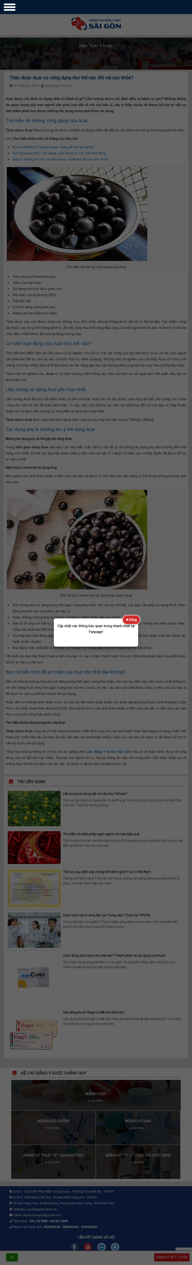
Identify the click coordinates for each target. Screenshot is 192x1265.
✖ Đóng (131, 619)
